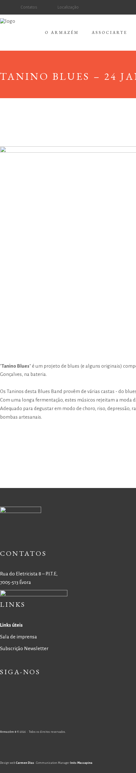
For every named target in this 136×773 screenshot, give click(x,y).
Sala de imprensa (18, 636)
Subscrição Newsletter (24, 648)
